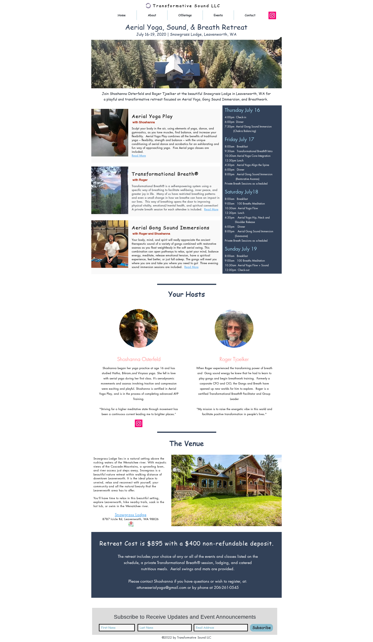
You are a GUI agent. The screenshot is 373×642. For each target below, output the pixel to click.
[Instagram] (272, 15)
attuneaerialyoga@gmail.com (161, 587)
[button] (226, 490)
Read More (139, 155)
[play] (272, 522)
